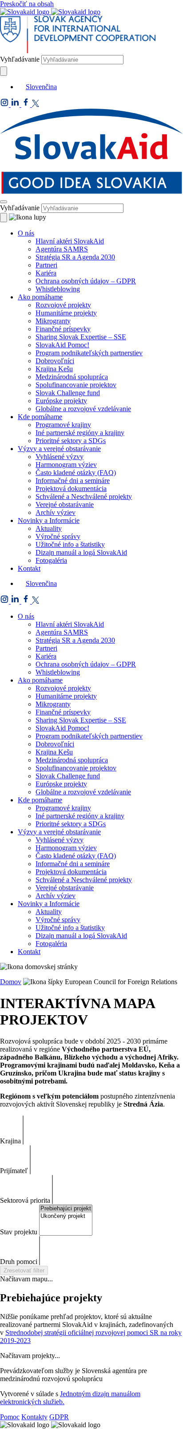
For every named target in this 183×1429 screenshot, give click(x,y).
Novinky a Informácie (49, 520)
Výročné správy (58, 536)
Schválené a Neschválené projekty (84, 496)
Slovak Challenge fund (68, 393)
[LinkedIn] (16, 104)
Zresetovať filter (24, 1270)
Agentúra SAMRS (62, 249)
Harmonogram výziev (66, 464)
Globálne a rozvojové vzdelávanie (83, 408)
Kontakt (29, 568)
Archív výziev (56, 512)
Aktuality (49, 528)
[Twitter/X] (35, 104)
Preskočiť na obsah (27, 4)
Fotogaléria (51, 560)
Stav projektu (18, 1232)
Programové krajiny (63, 424)
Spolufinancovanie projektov (76, 385)
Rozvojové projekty (63, 305)
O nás (26, 233)
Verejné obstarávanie (65, 504)
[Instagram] (5, 104)
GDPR (59, 1417)
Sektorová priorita (25, 1200)
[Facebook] (26, 104)
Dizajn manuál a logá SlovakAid (81, 552)
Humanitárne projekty (66, 313)
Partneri (46, 265)
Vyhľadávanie (20, 59)
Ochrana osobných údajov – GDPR (86, 281)
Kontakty (34, 1417)
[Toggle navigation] (3, 201)
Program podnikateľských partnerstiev (89, 353)
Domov (10, 981)
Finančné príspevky (63, 329)
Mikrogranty (53, 321)
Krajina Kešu (54, 369)
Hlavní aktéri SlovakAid (70, 241)
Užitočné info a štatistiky (70, 544)
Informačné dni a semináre (73, 480)
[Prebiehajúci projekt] (66, 1209)
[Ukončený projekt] (66, 1216)
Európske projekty (61, 400)
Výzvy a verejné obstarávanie (59, 448)
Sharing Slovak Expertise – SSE (81, 337)
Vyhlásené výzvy (60, 456)
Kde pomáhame (40, 416)
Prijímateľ (14, 1170)
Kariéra (46, 273)
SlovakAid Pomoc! (62, 345)
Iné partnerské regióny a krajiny (80, 432)
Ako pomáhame (40, 297)
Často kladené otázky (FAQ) (76, 472)
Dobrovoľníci (55, 361)
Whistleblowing (58, 289)
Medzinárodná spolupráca (72, 377)
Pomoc (10, 1417)
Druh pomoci (18, 1261)
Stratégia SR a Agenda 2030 (75, 257)
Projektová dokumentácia (71, 488)
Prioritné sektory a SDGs (71, 440)
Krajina (10, 1141)
